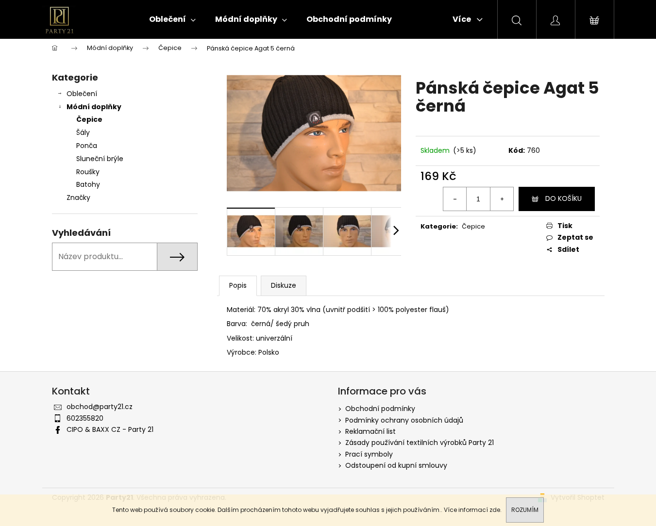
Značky (78, 197)
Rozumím (524, 510)
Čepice (89, 119)
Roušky (88, 172)
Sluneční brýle (99, 159)
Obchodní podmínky (380, 408)
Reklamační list (370, 431)
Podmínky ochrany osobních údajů (404, 420)
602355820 (85, 418)
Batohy (88, 184)
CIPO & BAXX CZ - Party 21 (110, 429)
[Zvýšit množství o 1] (501, 199)
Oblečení (82, 94)
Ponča (86, 145)
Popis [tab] (238, 285)
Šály (83, 132)
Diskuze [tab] (283, 285)
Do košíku (563, 198)
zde (494, 510)
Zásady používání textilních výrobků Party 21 (419, 442)
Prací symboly (369, 454)
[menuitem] (172, 19)
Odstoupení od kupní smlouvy (396, 465)
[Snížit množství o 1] (455, 199)
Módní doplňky (94, 107)
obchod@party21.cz (100, 406)
